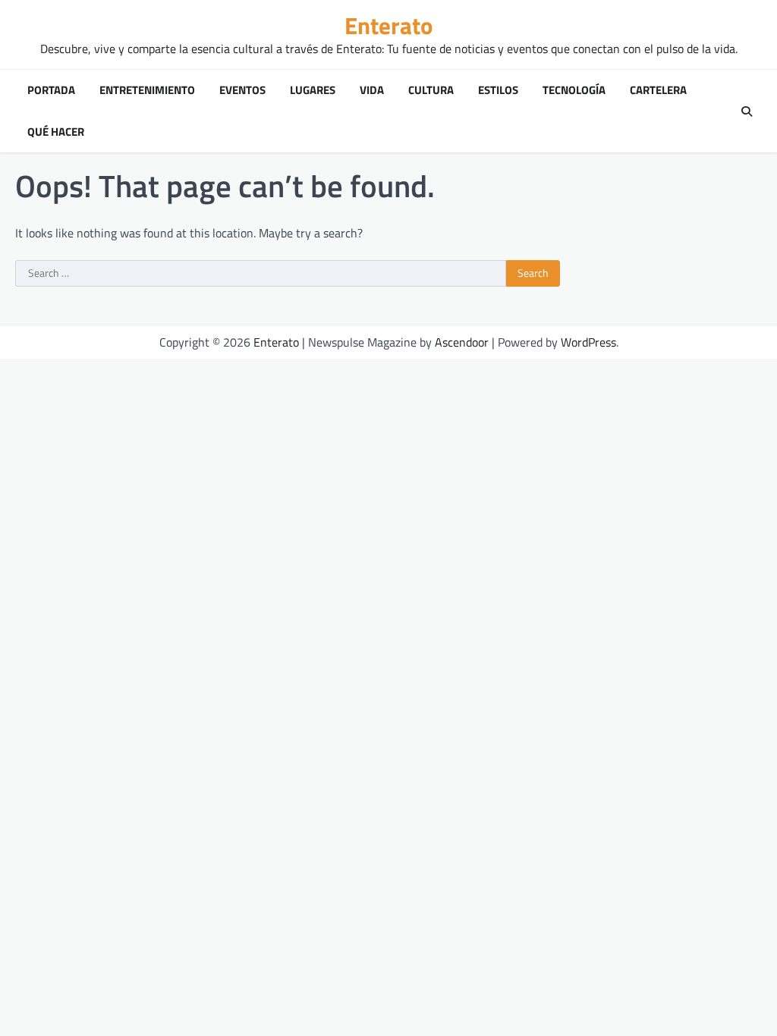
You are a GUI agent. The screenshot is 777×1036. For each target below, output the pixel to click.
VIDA (372, 90)
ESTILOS (498, 90)
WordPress (588, 342)
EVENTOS (242, 90)
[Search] (746, 111)
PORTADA (51, 90)
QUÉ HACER (55, 132)
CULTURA (431, 90)
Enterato (388, 25)
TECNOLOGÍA (574, 90)
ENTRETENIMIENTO (147, 90)
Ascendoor (462, 342)
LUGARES (312, 90)
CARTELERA (658, 90)
